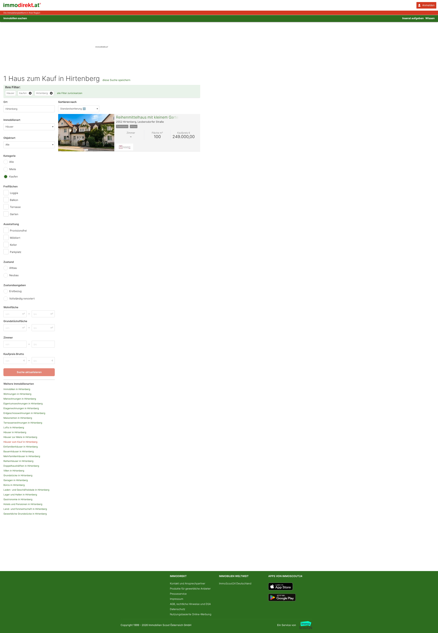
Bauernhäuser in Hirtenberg (18, 451)
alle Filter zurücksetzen (69, 93)
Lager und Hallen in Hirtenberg (20, 494)
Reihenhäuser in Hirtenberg (18, 461)
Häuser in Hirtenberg (14, 432)
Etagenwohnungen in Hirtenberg (21, 408)
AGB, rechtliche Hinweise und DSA (190, 604)
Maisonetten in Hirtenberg (17, 418)
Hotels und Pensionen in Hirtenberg (22, 504)
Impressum (176, 598)
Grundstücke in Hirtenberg (17, 475)
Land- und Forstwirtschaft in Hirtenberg (25, 509)
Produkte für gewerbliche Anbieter (190, 588)
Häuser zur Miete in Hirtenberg (20, 437)
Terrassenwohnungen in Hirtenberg (22, 422)
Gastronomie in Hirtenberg (17, 499)
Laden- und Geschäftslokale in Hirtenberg (26, 489)
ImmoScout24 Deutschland (235, 583)
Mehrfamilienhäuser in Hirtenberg (21, 456)
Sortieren (67, 102)
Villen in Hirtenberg (13, 470)
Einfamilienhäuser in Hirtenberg (20, 446)
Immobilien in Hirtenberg (16, 389)
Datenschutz (177, 609)
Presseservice (178, 593)
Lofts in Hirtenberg (13, 427)
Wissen (430, 18)
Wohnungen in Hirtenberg (17, 394)
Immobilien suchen (15, 18)
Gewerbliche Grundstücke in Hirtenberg (25, 513)
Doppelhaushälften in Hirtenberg (21, 465)
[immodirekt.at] (22, 6)
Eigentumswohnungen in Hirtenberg (23, 403)
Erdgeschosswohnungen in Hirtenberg (24, 413)
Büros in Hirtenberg (14, 485)
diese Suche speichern (116, 80)
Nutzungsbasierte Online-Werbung (190, 614)
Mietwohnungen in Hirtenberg (19, 398)
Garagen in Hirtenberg (15, 480)
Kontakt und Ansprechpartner (187, 583)
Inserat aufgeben (413, 18)
